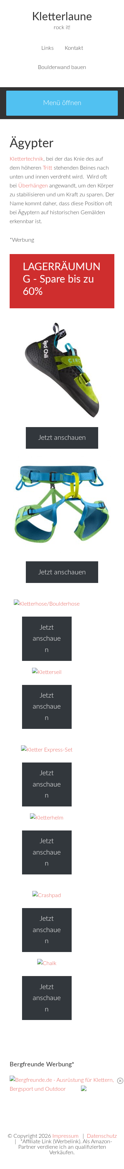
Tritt (47, 168)
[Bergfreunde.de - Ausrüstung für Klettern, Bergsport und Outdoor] (62, 1089)
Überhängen (33, 185)
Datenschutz (102, 1136)
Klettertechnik (26, 159)
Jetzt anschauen (62, 437)
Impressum (65, 1136)
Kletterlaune (62, 16)
